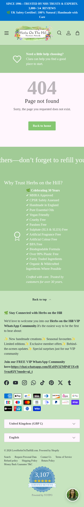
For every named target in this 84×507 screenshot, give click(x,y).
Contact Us (46, 457)
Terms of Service (63, 457)
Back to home (42, 125)
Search (7, 457)
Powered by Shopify (49, 450)
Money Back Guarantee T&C (18, 464)
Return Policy (48, 460)
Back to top (40, 299)
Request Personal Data (25, 457)
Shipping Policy (29, 460)
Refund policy (11, 460)
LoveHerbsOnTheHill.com (25, 450)
